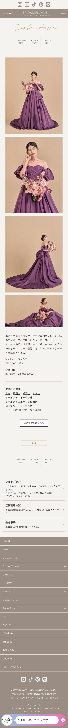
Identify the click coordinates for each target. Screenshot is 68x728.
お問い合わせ (10, 650)
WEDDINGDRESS (22, 42)
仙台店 (36, 393)
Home (6, 541)
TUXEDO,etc (46, 42)
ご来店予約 (8, 633)
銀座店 (16, 393)
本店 (7, 393)
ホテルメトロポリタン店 (19, 397)
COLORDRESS (34, 42)
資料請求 (7, 642)
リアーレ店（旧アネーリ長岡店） (23, 410)
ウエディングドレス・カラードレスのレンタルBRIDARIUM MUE (34, 708)
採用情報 (7, 658)
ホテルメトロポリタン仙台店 (21, 401)
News (6, 549)
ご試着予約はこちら (34, 422)
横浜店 (26, 393)
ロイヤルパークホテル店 (19, 405)
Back (34, 443)
